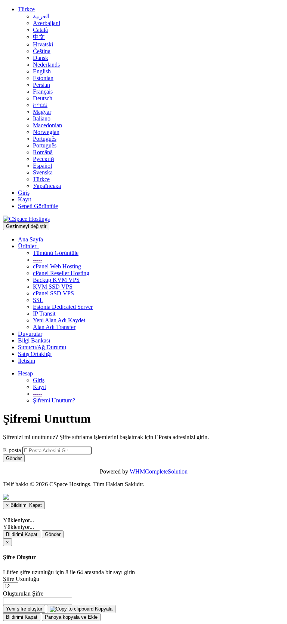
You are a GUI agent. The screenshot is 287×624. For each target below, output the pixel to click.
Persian (41, 85)
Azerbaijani (46, 23)
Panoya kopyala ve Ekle (71, 617)
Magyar (42, 112)
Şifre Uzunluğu (21, 579)
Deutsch (42, 98)
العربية (41, 16)
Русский (43, 159)
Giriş (24, 192)
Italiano (41, 118)
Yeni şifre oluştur (24, 609)
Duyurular (30, 334)
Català (40, 30)
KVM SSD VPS (52, 286)
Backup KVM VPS (56, 280)
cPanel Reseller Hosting (61, 273)
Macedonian (47, 125)
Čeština (41, 51)
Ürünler (28, 246)
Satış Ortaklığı (35, 354)
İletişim (26, 360)
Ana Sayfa (30, 239)
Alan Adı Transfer (54, 327)
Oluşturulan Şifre (23, 593)
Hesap (27, 373)
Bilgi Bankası (34, 340)
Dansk (40, 58)
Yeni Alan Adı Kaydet (59, 320)
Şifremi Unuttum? (54, 400)
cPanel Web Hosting (57, 266)
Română (43, 152)
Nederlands (46, 64)
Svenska (43, 172)
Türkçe (26, 9)
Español (42, 165)
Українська (47, 186)
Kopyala (102, 609)
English (42, 71)
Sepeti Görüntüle (38, 206)
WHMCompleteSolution (159, 471)
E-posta (12, 450)
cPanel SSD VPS (53, 293)
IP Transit (44, 313)
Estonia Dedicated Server (63, 307)
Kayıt (24, 199)
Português (44, 139)
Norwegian (46, 132)
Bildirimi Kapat (21, 534)
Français (43, 91)
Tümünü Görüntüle (55, 253)
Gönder (14, 458)
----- (37, 259)
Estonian (43, 78)
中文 (39, 37)
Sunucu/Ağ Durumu (42, 347)
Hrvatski (43, 44)
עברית (40, 105)
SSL (38, 300)
